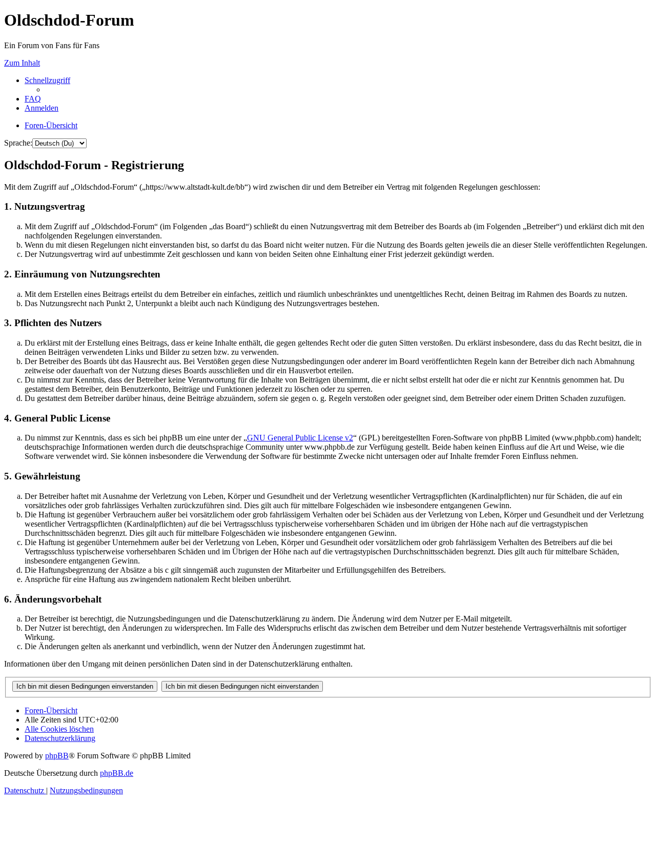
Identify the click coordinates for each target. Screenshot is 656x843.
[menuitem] (33, 98)
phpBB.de (116, 773)
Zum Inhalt (22, 62)
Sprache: (18, 142)
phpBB (57, 755)
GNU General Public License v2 (300, 437)
